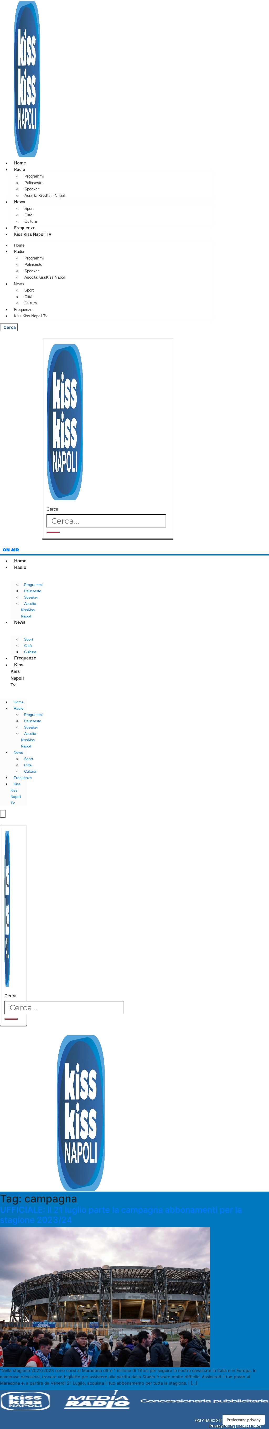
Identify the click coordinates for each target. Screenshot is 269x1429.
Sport (29, 208)
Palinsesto (33, 182)
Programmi (34, 176)
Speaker (31, 189)
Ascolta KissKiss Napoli (44, 195)
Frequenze (24, 227)
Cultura (30, 221)
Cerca (52, 509)
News (19, 201)
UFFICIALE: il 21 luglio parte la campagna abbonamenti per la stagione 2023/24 (121, 1215)
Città (28, 215)
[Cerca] (53, 532)
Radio (19, 169)
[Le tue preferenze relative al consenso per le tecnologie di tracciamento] (244, 1420)
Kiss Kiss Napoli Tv (32, 234)
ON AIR (11, 550)
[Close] (107, 539)
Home (20, 162)
